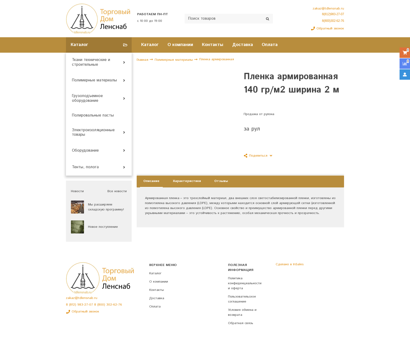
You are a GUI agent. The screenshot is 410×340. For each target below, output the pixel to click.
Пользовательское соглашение (242, 299)
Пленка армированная (216, 59)
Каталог (150, 45)
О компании (180, 45)
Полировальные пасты (93, 115)
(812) (73, 304)
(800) (101, 304)
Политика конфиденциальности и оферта (244, 283)
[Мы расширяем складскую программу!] (77, 207)
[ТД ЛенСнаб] (98, 18)
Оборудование (85, 150)
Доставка (242, 45)
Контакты (212, 45)
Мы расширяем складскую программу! (106, 207)
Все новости (117, 191)
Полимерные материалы (94, 80)
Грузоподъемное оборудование (87, 98)
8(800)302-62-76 (333, 21)
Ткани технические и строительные (91, 62)
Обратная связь (240, 323)
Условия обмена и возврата (242, 312)
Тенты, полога (85, 167)
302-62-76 (114, 304)
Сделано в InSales (290, 264)
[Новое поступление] (77, 226)
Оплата (270, 45)
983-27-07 (85, 304)
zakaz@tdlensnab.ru (328, 8)
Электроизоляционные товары (93, 132)
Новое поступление (103, 226)
